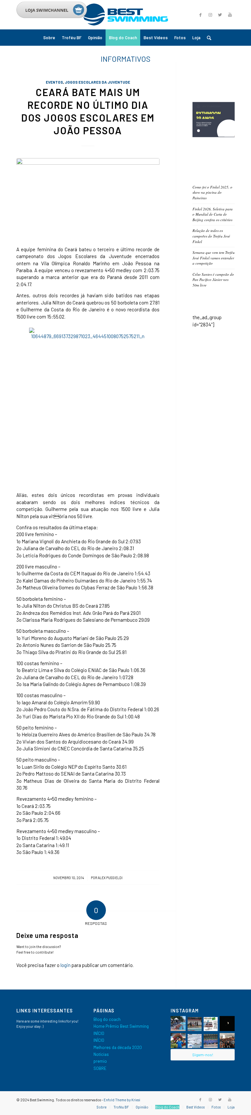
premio (100, 1061)
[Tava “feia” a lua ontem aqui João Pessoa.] (227, 1023)
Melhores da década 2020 (117, 1047)
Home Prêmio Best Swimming (121, 1026)
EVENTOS (54, 82)
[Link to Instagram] (210, 15)
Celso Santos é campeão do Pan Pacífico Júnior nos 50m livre (213, 279)
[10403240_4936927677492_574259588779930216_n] (87, 198)
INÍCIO (98, 1033)
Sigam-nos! (202, 1054)
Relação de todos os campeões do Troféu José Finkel (211, 236)
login (65, 965)
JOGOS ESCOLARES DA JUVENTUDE (97, 82)
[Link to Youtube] (230, 15)
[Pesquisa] (207, 37)
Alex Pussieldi (110, 878)
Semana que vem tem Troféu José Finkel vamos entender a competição (213, 258)
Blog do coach (107, 1019)
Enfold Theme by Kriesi (122, 1100)
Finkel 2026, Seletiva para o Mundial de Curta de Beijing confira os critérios (212, 214)
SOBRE (100, 1068)
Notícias (101, 1054)
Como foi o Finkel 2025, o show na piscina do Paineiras (212, 192)
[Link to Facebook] (200, 1100)
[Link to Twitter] (220, 15)
